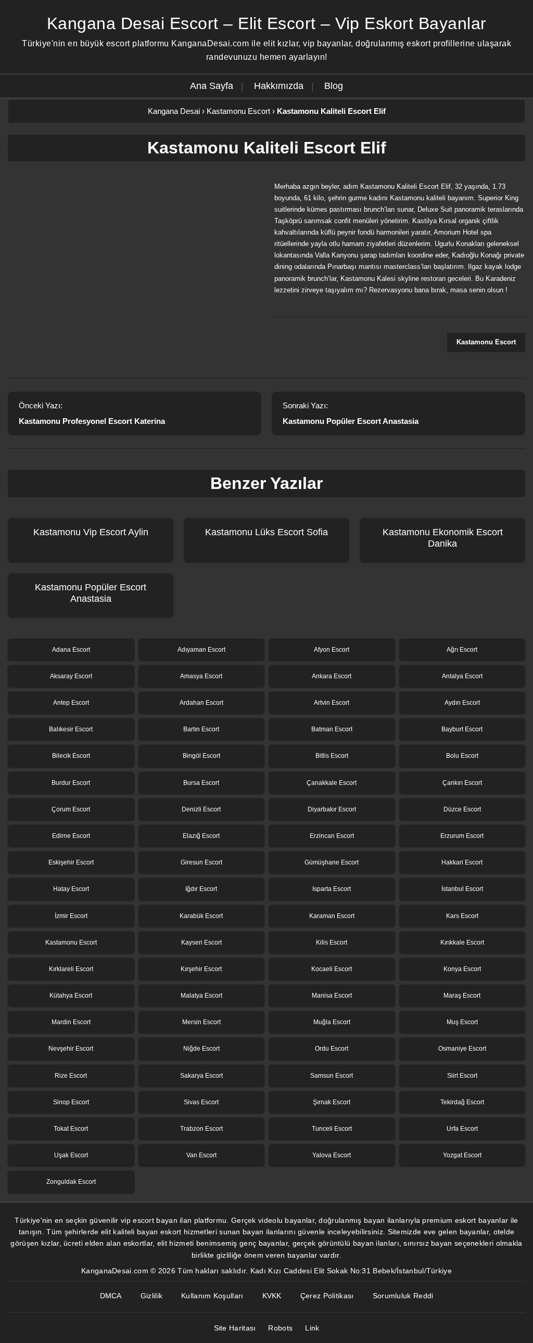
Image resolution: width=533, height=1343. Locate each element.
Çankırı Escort (462, 782)
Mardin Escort (71, 1022)
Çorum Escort (71, 809)
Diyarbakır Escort (332, 809)
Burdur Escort (71, 782)
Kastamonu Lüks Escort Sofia (266, 532)
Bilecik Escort (71, 755)
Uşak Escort (71, 1155)
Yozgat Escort (462, 1155)
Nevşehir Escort (70, 1048)
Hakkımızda (278, 86)
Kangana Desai (174, 111)
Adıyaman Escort (201, 649)
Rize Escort (71, 1075)
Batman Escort (331, 729)
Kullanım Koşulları (212, 1296)
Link (312, 1328)
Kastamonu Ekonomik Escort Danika (443, 538)
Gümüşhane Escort (331, 862)
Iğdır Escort (201, 889)
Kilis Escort (331, 942)
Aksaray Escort (71, 676)
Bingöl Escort (201, 755)
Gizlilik (151, 1296)
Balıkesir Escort (71, 729)
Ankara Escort (331, 676)
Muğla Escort (331, 1022)
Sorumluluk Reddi (403, 1296)
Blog (333, 86)
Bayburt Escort (462, 729)
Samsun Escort (331, 1075)
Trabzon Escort (201, 1128)
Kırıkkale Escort (462, 942)
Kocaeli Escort (331, 969)
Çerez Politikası (327, 1296)
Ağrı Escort (462, 649)
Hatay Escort (71, 889)
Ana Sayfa (211, 86)
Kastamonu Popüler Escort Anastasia (90, 593)
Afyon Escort (331, 649)
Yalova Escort (331, 1155)
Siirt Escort (462, 1075)
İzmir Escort (71, 916)
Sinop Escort (71, 1102)
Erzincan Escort (332, 836)
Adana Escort (71, 649)
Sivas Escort (201, 1102)
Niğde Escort (201, 1048)
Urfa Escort (462, 1128)
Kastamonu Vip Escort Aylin (90, 532)
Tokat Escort (71, 1128)
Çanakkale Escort (332, 782)
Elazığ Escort (201, 836)
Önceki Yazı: (92, 413)
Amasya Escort (201, 676)
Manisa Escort (332, 995)
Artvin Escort (331, 702)
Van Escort (201, 1155)
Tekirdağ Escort (462, 1102)
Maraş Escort (461, 995)
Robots (280, 1328)
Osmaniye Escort (462, 1048)
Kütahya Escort (70, 995)
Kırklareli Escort (71, 969)
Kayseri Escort (201, 942)
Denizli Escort (201, 809)
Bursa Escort (201, 782)
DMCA (111, 1296)
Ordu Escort (331, 1048)
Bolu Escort (462, 755)
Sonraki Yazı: (350, 413)
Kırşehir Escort (201, 969)
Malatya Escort (201, 995)
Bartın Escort (201, 729)
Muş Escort (462, 1022)
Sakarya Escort (201, 1075)
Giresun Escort (201, 862)
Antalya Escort (462, 676)
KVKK (272, 1296)
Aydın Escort (462, 702)
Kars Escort (462, 916)
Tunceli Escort (332, 1128)
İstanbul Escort (462, 889)
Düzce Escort (462, 809)
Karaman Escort (331, 916)
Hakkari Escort (462, 862)
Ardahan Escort (201, 702)
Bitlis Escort (331, 755)
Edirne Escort (71, 836)
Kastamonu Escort (238, 111)
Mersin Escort (201, 1022)
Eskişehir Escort (71, 862)
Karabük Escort (201, 916)
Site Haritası (235, 1328)
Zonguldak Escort (71, 1181)
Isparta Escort (331, 889)
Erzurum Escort (462, 836)
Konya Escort (462, 969)
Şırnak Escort (331, 1102)
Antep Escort (71, 702)
